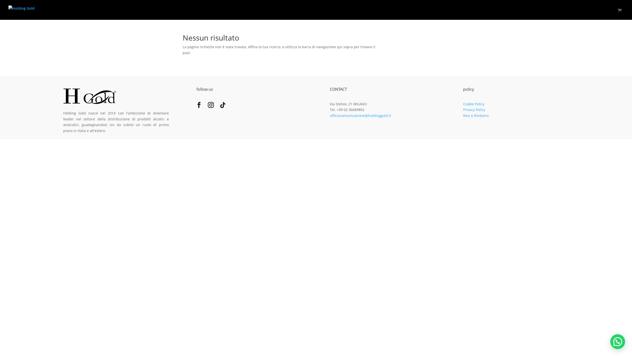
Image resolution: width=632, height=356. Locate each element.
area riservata (600, 10)
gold (556, 10)
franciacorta (533, 10)
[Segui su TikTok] (223, 106)
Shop (574, 10)
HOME (507, 10)
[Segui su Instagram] (211, 106)
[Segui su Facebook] (199, 106)
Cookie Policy (473, 104)
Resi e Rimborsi (476, 115)
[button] (617, 341)
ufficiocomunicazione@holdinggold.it (360, 115)
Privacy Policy (474, 109)
